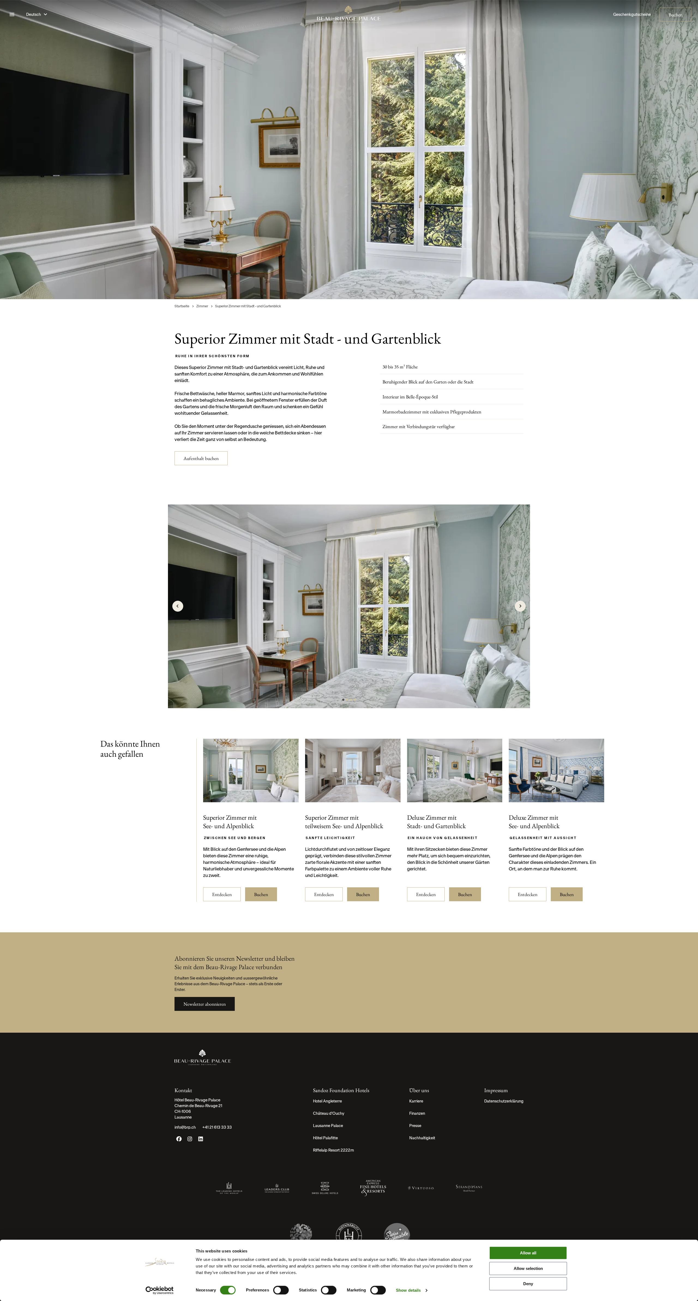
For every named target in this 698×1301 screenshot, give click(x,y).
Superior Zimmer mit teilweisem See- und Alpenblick (344, 821)
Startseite (182, 306)
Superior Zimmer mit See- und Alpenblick (230, 821)
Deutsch (34, 14)
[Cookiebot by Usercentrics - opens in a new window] (159, 1290)
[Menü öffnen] (12, 14)
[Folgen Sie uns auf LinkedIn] (200, 1140)
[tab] (343, 700)
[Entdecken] (251, 799)
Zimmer (202, 306)
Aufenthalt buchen (201, 458)
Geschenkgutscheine (632, 14)
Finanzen (417, 1113)
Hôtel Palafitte (325, 1137)
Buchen (675, 14)
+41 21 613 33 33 (217, 1127)
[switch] (281, 1290)
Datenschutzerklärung (504, 1101)
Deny (528, 1283)
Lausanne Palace (328, 1125)
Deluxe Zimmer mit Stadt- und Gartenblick (436, 821)
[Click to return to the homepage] (349, 14)
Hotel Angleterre (327, 1101)
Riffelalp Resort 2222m (333, 1150)
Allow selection (528, 1268)
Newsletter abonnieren (204, 1004)
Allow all (528, 1253)
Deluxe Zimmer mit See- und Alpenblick (534, 821)
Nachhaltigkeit (422, 1137)
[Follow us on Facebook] (178, 1140)
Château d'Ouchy (328, 1113)
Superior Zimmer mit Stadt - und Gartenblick (248, 306)
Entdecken (222, 894)
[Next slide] (520, 606)
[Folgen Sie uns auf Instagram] (189, 1140)
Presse (415, 1125)
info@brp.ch (185, 1127)
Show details (408, 1290)
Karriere (416, 1101)
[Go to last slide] (177, 606)
